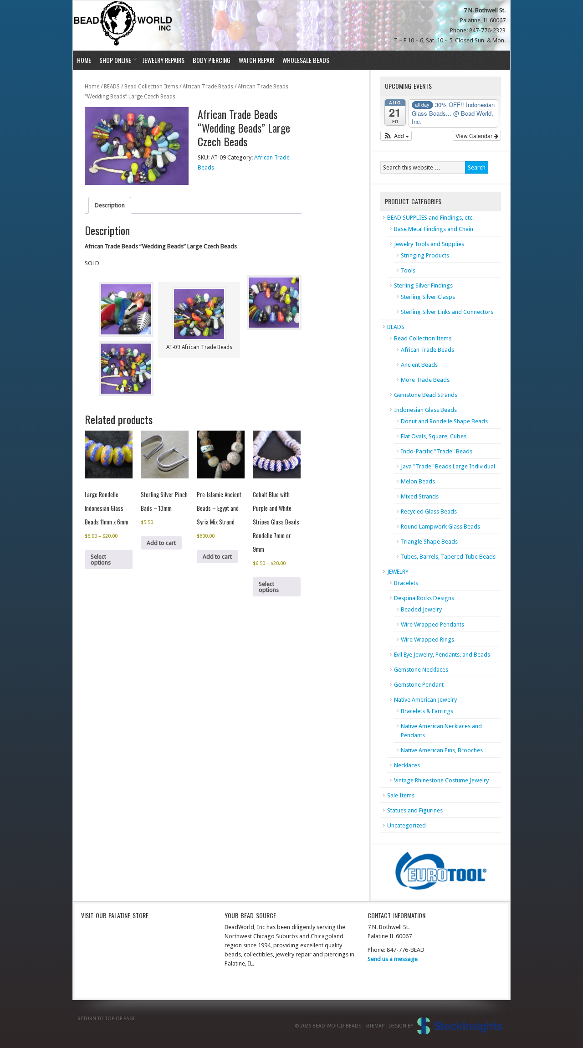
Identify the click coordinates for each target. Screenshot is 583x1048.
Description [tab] (110, 205)
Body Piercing (211, 60)
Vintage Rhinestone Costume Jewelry (441, 780)
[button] (396, 135)
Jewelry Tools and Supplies (429, 244)
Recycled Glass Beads (429, 511)
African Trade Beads (208, 86)
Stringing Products (425, 255)
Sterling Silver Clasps (428, 296)
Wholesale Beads (305, 60)
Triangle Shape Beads (429, 541)
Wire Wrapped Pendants (432, 624)
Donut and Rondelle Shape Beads (444, 421)
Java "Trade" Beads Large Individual (448, 466)
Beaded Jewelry (421, 609)
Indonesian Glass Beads (425, 409)
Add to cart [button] (161, 542)
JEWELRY (398, 571)
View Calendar (474, 135)
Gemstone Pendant (419, 684)
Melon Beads (418, 481)
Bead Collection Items (151, 86)
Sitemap (374, 1026)
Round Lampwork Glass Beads (440, 526)
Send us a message (393, 959)
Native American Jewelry (425, 699)
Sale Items (400, 795)
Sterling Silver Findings (423, 285)
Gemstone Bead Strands (425, 394)
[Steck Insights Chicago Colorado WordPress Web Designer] (460, 1026)
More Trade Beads (425, 379)
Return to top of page (106, 1019)
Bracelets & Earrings (427, 711)
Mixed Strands (420, 496)
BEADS (112, 86)
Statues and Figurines (415, 810)
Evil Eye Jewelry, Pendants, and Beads (442, 654)
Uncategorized (406, 825)
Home (84, 60)
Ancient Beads (419, 364)
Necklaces (407, 765)
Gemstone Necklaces (421, 669)
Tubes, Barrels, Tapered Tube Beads (448, 556)
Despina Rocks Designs (424, 598)
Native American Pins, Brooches (442, 750)
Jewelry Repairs (163, 60)
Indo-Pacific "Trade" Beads (436, 451)
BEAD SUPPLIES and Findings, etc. (430, 217)
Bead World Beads (124, 25)
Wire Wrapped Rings (427, 639)
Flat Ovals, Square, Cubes (433, 436)
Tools (408, 270)
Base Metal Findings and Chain (433, 229)
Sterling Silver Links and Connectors (447, 311)
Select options (101, 559)
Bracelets (406, 583)
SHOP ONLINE (113, 60)
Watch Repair (256, 60)
